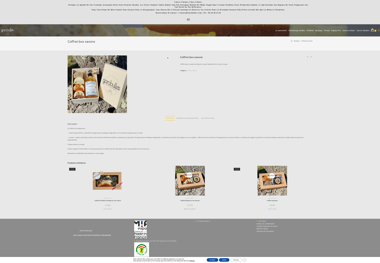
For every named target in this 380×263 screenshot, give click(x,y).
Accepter (212, 260)
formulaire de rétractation (265, 231)
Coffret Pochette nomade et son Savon (108, 200)
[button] (167, 58)
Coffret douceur (272, 200)
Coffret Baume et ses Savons (190, 200)
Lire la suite (108, 209)
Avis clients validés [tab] (207, 118)
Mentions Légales (262, 229)
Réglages (236, 260)
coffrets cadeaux (192, 70)
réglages (192, 261)
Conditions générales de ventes (267, 226)
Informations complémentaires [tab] (187, 118)
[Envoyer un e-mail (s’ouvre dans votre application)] (188, 19)
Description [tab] (170, 118)
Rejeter (224, 260)
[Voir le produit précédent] (307, 56)
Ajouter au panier (190, 209)
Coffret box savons (307, 41)
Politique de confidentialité (265, 224)
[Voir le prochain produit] (311, 56)
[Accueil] (291, 41)
